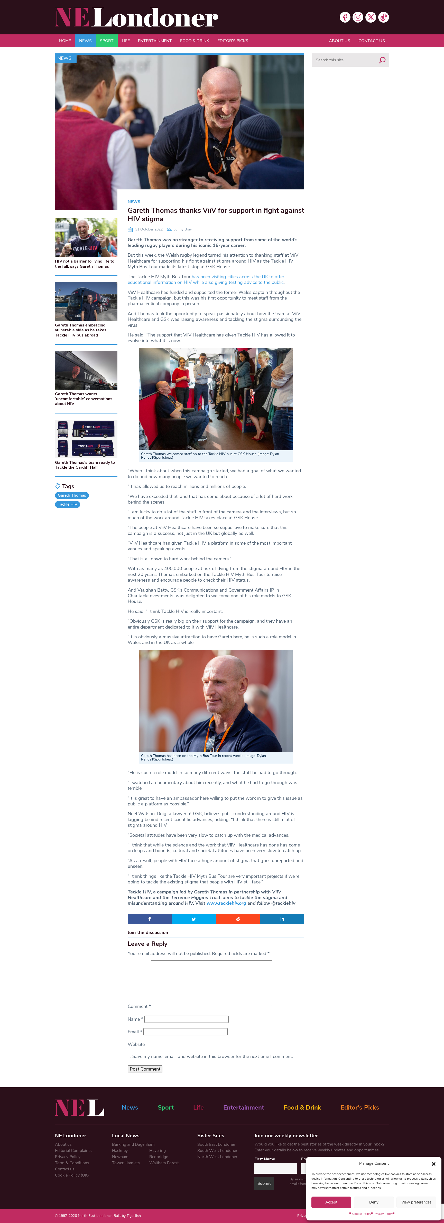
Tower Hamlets (126, 1163)
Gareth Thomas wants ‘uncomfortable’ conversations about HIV (83, 399)
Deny (373, 1202)
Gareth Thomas (72, 495)
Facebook (345, 17)
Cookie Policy (361, 1214)
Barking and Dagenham (133, 1144)
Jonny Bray (183, 229)
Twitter (370, 17)
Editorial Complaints (73, 1150)
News (85, 41)
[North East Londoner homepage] (136, 17)
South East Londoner (216, 1144)
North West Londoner (217, 1157)
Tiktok (383, 17)
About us (339, 41)
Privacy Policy (383, 1214)
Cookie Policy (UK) (72, 1175)
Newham (120, 1157)
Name (135, 1019)
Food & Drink (194, 41)
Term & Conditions (72, 1163)
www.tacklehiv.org (226, 903)
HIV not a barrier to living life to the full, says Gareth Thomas (84, 263)
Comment (139, 1006)
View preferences (416, 1202)
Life (126, 41)
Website (136, 1044)
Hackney (120, 1150)
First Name (264, 1159)
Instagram (358, 17)
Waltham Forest (164, 1163)
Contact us (371, 41)
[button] (433, 1163)
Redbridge (158, 1157)
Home (65, 41)
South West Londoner (217, 1150)
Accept (331, 1202)
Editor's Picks (232, 41)
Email (135, 1032)
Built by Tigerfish (127, 1215)
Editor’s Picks (360, 1107)
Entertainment (155, 41)
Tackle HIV (67, 504)
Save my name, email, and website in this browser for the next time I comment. (212, 1056)
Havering (157, 1150)
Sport (107, 41)
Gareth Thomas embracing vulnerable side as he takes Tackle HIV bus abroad (80, 330)
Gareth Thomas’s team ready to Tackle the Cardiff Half (85, 465)
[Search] (382, 60)
